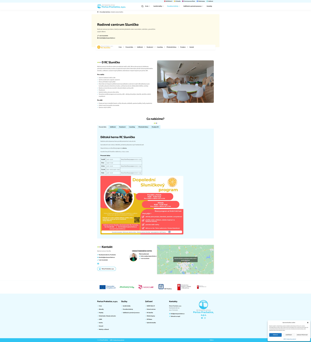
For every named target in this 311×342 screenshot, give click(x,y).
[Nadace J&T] (146, 287)
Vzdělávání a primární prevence (192, 6)
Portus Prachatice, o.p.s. (108, 268)
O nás (146, 6)
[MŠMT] (184, 287)
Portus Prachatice (104, 340)
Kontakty (209, 6)
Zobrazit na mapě (175, 316)
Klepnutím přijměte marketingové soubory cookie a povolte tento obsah (185, 259)
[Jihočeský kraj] (126, 287)
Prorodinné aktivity (172, 6)
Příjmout (275, 334)
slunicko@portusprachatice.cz (107, 38)
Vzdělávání (210, 1)
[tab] (102, 127)
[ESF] (107, 287)
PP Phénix (149, 319)
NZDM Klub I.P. (169, 1)
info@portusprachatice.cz (177, 313)
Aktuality (101, 309)
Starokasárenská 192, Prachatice (107, 254)
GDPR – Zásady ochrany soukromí (289, 339)
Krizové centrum (151, 309)
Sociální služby (157, 6)
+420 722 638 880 (103, 35)
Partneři (101, 326)
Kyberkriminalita (151, 322)
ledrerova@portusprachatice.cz (149, 256)
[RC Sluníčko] (105, 47)
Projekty (101, 312)
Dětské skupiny (201, 1)
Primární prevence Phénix (189, 1)
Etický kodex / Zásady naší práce (107, 316)
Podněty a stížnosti (104, 329)
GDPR (100, 319)
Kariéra (101, 322)
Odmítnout (289, 334)
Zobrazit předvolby (302, 334)
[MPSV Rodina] (165, 287)
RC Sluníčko (178, 1)
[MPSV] (203, 287)
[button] (308, 322)
